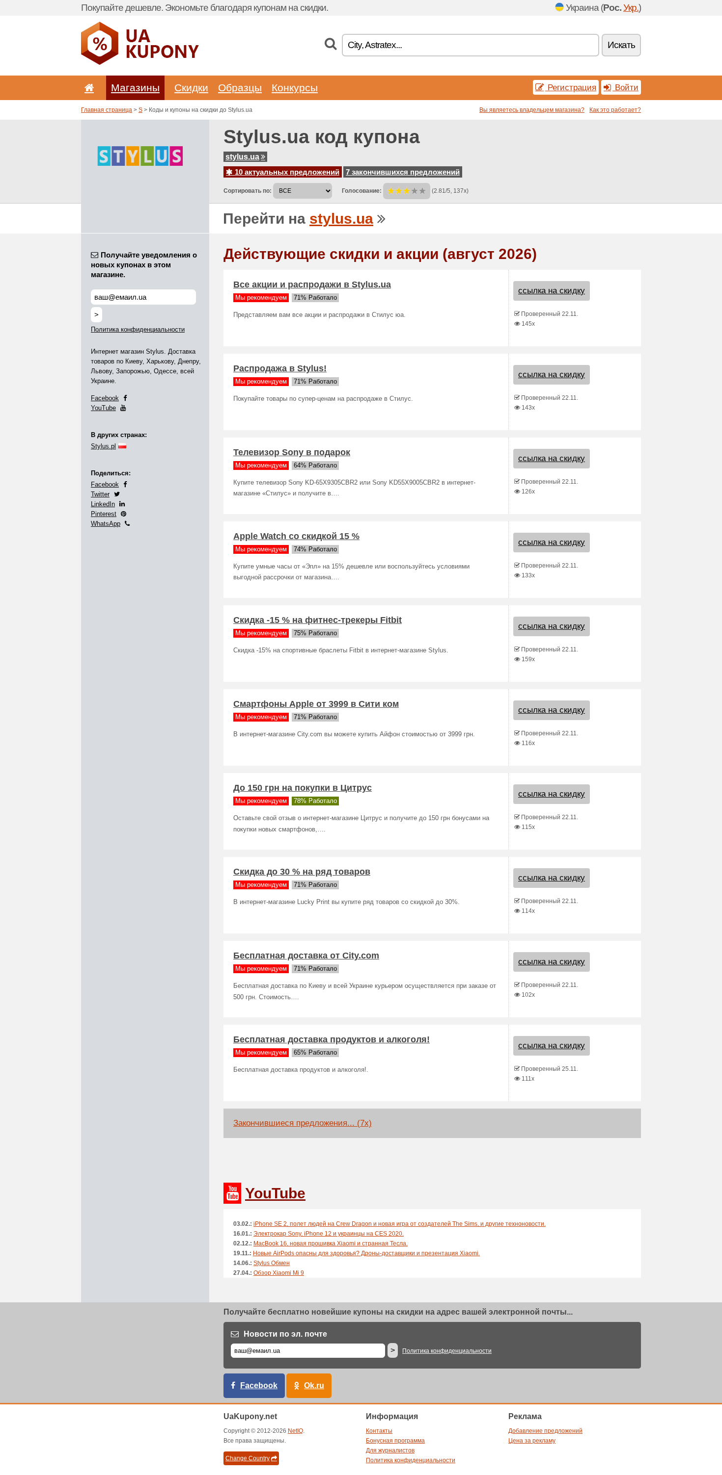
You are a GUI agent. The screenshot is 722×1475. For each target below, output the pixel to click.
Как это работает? (615, 109)
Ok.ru (314, 1385)
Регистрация (570, 87)
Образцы (240, 87)
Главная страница (106, 109)
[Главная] (87, 87)
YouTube (103, 408)
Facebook (105, 398)
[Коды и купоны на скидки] (140, 62)
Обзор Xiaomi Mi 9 (278, 1272)
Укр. (631, 7)
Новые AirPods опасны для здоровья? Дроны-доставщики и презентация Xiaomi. (366, 1253)
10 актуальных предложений (286, 172)
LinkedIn (103, 504)
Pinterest (103, 514)
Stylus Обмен (271, 1263)
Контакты (379, 1430)
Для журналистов (390, 1450)
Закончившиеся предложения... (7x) (302, 1123)
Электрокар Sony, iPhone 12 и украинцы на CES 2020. (328, 1233)
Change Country (247, 1458)
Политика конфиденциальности (138, 329)
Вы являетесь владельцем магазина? (531, 109)
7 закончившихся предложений (403, 172)
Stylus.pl (103, 446)
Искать (621, 45)
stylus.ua (242, 157)
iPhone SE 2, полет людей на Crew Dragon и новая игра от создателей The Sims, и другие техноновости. (399, 1223)
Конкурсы (295, 87)
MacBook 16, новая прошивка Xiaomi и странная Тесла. (330, 1243)
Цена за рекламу (531, 1440)
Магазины (135, 87)
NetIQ (295, 1430)
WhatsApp (105, 523)
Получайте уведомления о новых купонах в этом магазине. (144, 265)
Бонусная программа (395, 1440)
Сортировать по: (247, 190)
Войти (625, 87)
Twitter (100, 494)
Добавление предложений (545, 1430)
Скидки (191, 87)
